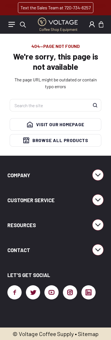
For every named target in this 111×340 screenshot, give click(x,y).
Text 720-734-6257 (55, 7)
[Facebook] (14, 292)
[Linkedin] (88, 292)
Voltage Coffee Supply (46, 333)
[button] (101, 24)
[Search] (95, 105)
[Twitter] (33, 292)
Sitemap (88, 333)
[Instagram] (70, 292)
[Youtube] (51, 292)
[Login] (92, 24)
